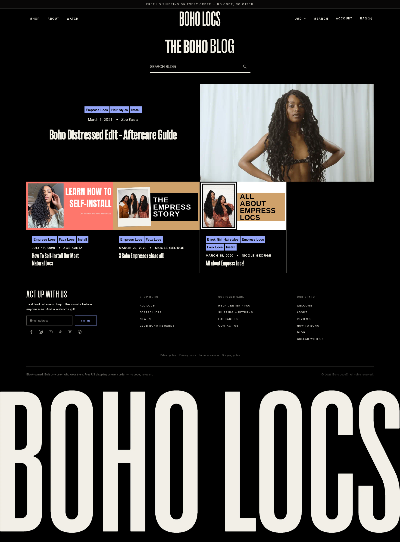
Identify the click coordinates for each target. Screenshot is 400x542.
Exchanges (228, 319)
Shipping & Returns (235, 312)
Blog (301, 332)
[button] (366, 18)
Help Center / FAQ (234, 305)
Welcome (305, 305)
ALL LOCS (147, 305)
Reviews (304, 319)
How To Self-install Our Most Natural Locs (55, 259)
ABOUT (53, 18)
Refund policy (168, 355)
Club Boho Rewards (157, 325)
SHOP (35, 18)
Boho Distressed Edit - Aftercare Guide (113, 135)
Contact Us (228, 325)
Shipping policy (231, 355)
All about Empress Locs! (225, 263)
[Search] (245, 67)
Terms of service (209, 355)
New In (145, 319)
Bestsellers (151, 312)
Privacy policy (187, 355)
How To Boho (308, 325)
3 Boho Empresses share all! (141, 256)
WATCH (72, 18)
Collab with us (310, 339)
